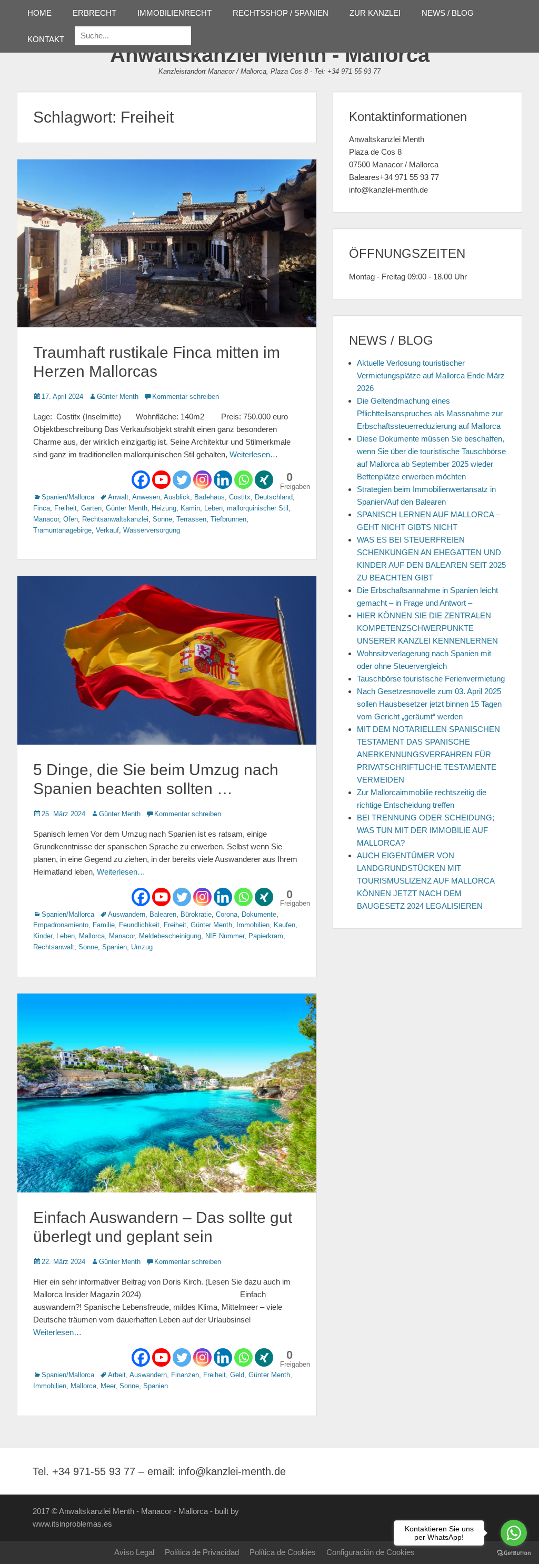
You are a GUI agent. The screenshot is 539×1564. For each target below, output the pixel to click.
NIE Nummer (224, 936)
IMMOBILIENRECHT (174, 12)
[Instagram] (202, 479)
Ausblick (177, 497)
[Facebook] (141, 479)
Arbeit (117, 1375)
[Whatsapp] (243, 479)
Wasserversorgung (151, 530)
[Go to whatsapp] (514, 1533)
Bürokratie (196, 914)
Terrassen (191, 519)
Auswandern (126, 914)
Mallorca (92, 936)
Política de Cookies (282, 1552)
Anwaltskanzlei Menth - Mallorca (270, 54)
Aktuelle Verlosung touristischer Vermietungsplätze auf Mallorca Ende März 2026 (431, 375)
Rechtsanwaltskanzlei (115, 519)
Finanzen (185, 1375)
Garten (91, 508)
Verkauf (107, 530)
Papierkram (265, 936)
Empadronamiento (60, 925)
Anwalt (118, 497)
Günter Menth (117, 396)
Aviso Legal (134, 1552)
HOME (39, 12)
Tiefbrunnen (228, 519)
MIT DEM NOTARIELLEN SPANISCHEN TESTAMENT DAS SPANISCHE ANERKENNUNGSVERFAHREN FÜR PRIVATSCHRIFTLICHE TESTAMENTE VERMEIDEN (428, 754)
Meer (108, 1386)
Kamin (190, 508)
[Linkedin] (223, 479)
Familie (104, 925)
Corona (226, 914)
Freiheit (65, 508)
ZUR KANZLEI (375, 12)
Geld (237, 1375)
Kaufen (284, 925)
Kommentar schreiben (185, 396)
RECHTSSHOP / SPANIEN (280, 12)
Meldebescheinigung (170, 936)
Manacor (46, 519)
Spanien (114, 947)
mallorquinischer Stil (257, 508)
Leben (213, 508)
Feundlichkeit (139, 925)
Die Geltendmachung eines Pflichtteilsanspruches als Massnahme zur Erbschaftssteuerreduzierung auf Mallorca (430, 413)
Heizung (164, 508)
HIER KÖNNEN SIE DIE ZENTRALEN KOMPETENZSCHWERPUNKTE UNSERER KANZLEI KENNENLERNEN (427, 628)
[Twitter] (182, 479)
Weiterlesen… (253, 454)
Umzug (142, 947)
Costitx (240, 497)
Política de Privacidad (202, 1552)
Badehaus (209, 497)
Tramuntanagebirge (62, 530)
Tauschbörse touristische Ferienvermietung (431, 678)
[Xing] (264, 479)
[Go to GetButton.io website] (514, 1553)
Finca (41, 508)
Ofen (70, 519)
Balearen (162, 914)
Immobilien (253, 925)
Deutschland (274, 497)
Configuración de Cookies (370, 1552)
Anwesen (146, 497)
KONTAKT (45, 39)
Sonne (162, 519)
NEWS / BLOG (448, 12)
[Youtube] (161, 479)
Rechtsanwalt (53, 947)
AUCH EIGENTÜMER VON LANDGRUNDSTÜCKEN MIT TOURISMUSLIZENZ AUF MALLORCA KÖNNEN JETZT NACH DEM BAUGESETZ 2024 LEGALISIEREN (425, 880)
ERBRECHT (94, 12)
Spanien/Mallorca (68, 497)
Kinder (42, 936)
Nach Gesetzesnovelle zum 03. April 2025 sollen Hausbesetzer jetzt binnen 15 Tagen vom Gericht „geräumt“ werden (429, 704)
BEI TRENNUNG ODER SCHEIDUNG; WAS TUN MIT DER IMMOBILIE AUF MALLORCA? (425, 830)
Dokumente (259, 914)
